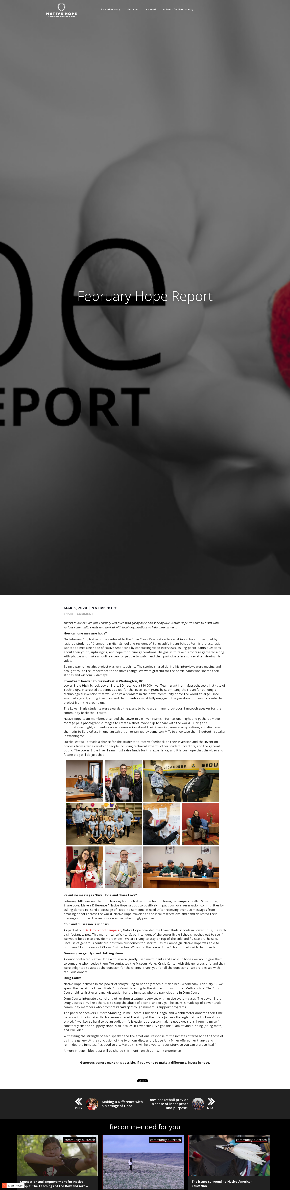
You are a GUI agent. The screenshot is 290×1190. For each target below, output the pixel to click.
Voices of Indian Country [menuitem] (178, 9)
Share (69, 614)
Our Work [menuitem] (150, 9)
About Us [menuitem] (132, 9)
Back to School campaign (103, 930)
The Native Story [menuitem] (109, 9)
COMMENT (85, 614)
